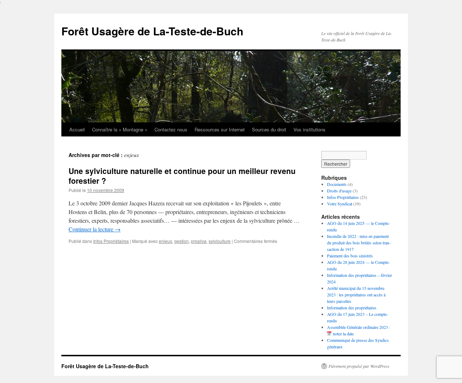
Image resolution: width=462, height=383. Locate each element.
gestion (181, 241)
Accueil (77, 129)
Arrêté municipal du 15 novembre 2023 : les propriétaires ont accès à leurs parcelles (356, 294)
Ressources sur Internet (220, 129)
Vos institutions (309, 129)
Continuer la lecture (95, 229)
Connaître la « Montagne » (119, 129)
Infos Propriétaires (111, 241)
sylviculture (220, 241)
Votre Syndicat (339, 203)
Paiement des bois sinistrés (350, 255)
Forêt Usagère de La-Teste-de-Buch (152, 31)
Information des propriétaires (351, 307)
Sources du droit (269, 129)
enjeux (165, 241)
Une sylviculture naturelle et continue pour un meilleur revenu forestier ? (182, 175)
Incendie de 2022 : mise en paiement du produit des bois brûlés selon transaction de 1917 (359, 242)
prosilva (198, 241)
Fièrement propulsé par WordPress (358, 366)
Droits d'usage (339, 190)
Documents (336, 184)
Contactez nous (170, 129)
